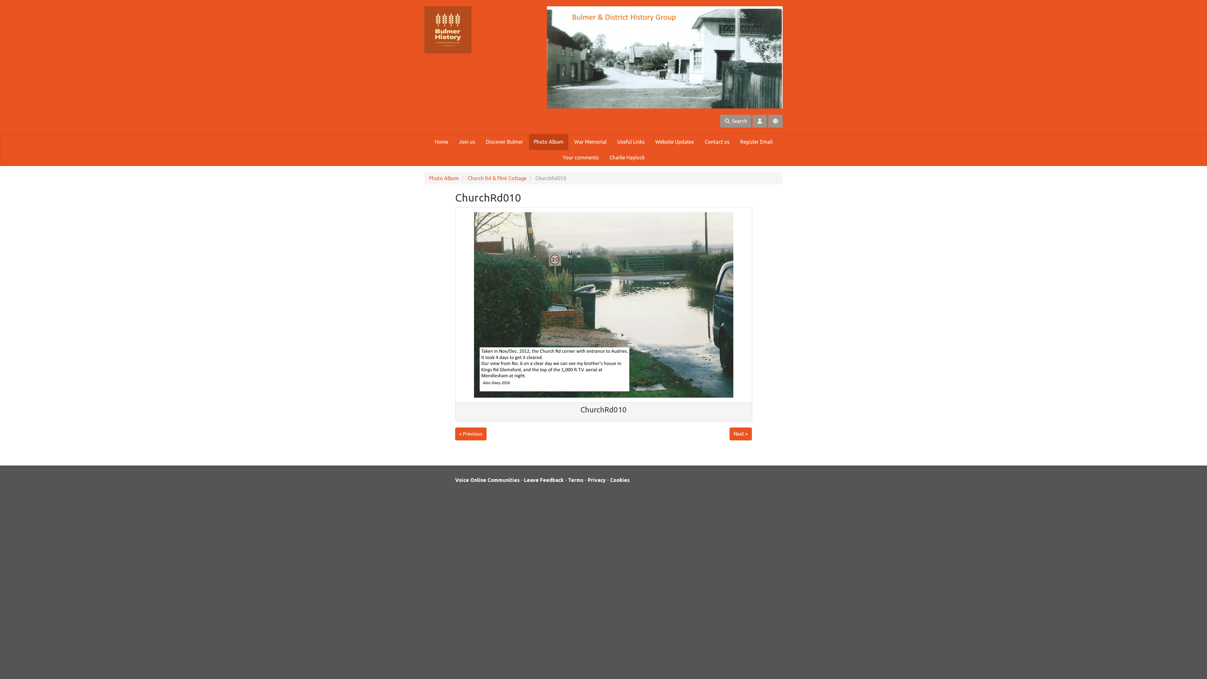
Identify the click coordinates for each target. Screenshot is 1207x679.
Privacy (597, 480)
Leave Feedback (544, 480)
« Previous (470, 434)
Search (738, 121)
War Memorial (590, 142)
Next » (741, 434)
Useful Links (631, 142)
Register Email (756, 142)
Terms (575, 480)
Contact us (717, 142)
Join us (467, 142)
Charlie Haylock (627, 157)
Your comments (581, 157)
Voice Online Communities (487, 480)
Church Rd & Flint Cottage (497, 178)
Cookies (620, 480)
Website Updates (674, 142)
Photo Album (549, 142)
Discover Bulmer (504, 142)
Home (441, 142)
